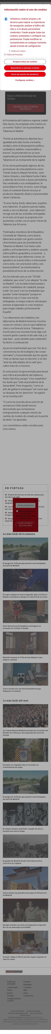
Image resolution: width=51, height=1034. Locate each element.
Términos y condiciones (23, 515)
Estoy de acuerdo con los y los (25, 514)
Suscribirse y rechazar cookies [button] (25, 68)
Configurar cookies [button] (25, 80)
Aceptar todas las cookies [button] (25, 62)
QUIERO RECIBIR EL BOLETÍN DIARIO (25, 524)
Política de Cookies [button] (18, 51)
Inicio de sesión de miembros (25, 74)
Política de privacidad (27, 517)
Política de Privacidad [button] (15, 55)
